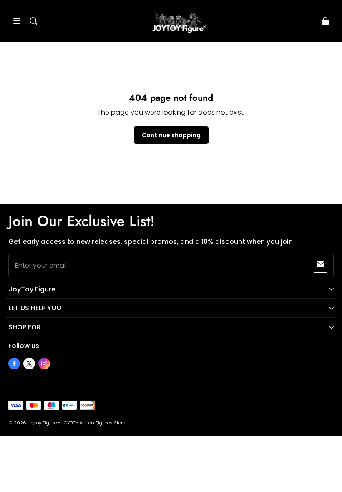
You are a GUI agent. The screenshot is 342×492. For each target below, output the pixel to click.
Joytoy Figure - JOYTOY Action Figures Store (76, 422)
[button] (16, 21)
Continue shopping (171, 135)
